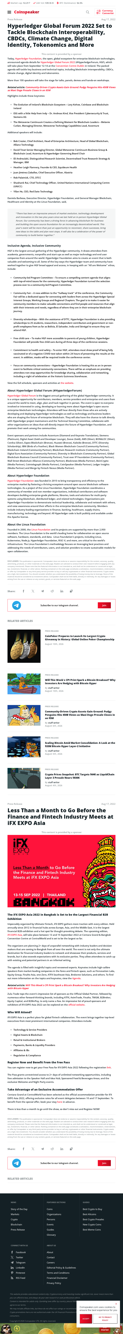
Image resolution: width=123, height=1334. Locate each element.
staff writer (54, 687)
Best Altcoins (89, 1214)
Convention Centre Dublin (70, 65)
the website (67, 382)
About (50, 1252)
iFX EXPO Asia (15, 934)
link (109, 1067)
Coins (49, 1209)
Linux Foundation (41, 529)
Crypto (14, 1219)
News (13, 1202)
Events (50, 1224)
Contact (51, 1257)
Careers (51, 1262)
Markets (15, 1214)
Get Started (105, 1328)
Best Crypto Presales (93, 1219)
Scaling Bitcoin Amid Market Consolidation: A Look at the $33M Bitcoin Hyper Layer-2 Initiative (80, 744)
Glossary (51, 1234)
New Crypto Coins (92, 1224)
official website (76, 1004)
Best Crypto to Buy (92, 1209)
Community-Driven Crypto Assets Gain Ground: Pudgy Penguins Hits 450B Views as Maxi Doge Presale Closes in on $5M (80, 715)
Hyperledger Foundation (28, 58)
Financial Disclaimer (57, 1277)
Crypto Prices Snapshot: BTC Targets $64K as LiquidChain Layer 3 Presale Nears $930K (79, 776)
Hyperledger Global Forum (22, 395)
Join (104, 605)
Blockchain (16, 1224)
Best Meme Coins (92, 1229)
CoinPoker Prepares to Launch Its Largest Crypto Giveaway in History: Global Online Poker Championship (79, 637)
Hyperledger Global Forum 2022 (58, 62)
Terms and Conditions (58, 1272)
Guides (50, 1229)
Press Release (52, 631)
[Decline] (116, 1303)
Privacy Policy (54, 1283)
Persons (51, 1219)
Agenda (76, 978)
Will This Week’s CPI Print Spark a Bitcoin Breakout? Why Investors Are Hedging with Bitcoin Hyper (80, 681)
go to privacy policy (105, 1318)
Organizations (54, 1214)
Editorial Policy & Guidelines (61, 1267)
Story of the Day (19, 1209)
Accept (85, 1319)
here (59, 1101)
